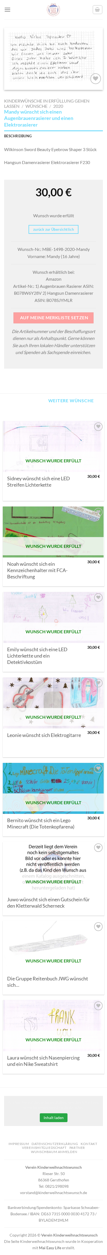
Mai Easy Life (50, 1247)
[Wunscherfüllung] (98, 9)
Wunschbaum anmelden (54, 1152)
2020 (58, 106)
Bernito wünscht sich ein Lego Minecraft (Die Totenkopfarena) (40, 823)
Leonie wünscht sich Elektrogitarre (44, 735)
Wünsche (36, 106)
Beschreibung (18, 136)
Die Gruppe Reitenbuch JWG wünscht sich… (47, 982)
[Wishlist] (95, 78)
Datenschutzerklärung (55, 1144)
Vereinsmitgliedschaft (44, 1148)
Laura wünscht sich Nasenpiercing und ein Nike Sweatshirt (43, 1061)
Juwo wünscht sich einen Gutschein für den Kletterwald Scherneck (48, 903)
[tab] (53, 135)
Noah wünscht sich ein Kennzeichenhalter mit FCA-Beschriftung (37, 570)
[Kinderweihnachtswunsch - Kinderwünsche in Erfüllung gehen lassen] (53, 9)
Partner (77, 1148)
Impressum (19, 1144)
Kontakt (89, 1144)
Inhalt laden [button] (54, 1117)
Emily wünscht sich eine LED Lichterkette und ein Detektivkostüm (37, 656)
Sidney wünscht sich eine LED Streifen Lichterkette (38, 482)
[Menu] (7, 9)
